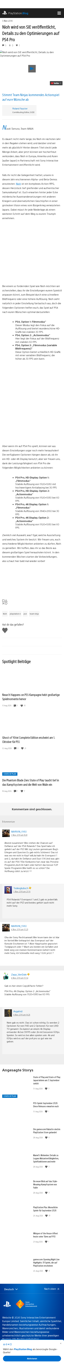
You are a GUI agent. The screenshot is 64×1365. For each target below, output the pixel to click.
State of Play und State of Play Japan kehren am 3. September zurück (46, 1080)
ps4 (25, 614)
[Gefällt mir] (22, 705)
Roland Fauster (20, 108)
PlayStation (18, 13)
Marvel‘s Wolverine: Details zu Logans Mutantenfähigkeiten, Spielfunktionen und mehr (46, 1158)
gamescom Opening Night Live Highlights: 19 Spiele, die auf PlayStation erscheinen (46, 1262)
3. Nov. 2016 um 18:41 (19, 835)
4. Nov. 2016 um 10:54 (19, 977)
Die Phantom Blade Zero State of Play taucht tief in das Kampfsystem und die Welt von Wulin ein (30, 782)
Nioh (18, 183)
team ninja (34, 614)
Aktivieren (32, 1358)
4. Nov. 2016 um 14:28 (21, 1014)
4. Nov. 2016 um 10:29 (19, 929)
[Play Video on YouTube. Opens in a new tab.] (56, 83)
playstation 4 (15, 614)
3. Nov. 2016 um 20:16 (21, 891)
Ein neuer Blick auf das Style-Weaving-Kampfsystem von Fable (45, 1184)
